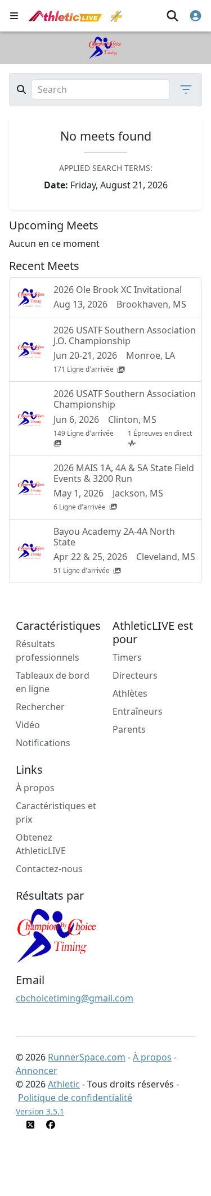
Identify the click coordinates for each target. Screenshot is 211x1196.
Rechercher (40, 707)
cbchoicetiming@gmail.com (74, 998)
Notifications (43, 743)
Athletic (64, 1084)
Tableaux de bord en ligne (52, 682)
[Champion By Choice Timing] (58, 934)
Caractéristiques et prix (56, 812)
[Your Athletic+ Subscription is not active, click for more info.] (116, 15)
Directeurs (135, 675)
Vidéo (28, 725)
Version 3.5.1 (40, 1111)
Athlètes (130, 693)
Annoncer (36, 1070)
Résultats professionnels (47, 651)
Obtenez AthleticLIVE (41, 844)
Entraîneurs (138, 711)
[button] (182, 89)
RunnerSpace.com (86, 1057)
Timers (127, 657)
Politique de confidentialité (75, 1097)
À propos (35, 788)
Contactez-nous (49, 869)
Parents (129, 729)
